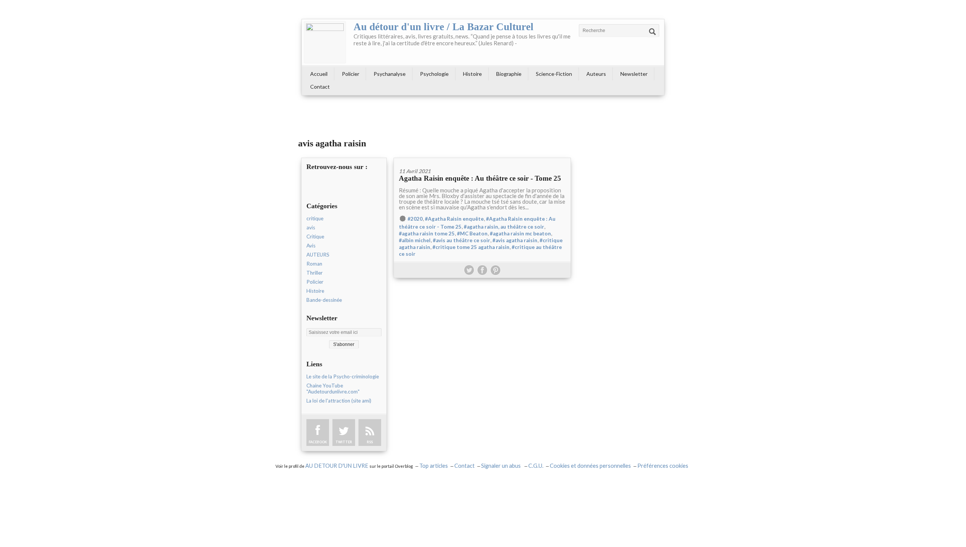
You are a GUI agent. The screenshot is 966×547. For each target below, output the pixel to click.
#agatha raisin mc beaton (520, 233)
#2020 (415, 219)
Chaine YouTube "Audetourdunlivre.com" (333, 389)
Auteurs (596, 74)
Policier (350, 74)
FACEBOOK (318, 442)
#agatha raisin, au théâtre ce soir (504, 227)
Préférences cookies (662, 465)
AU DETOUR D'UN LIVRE (337, 465)
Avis (310, 246)
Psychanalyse (390, 74)
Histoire (472, 74)
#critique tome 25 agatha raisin (470, 247)
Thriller (314, 273)
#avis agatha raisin (514, 240)
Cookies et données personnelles (590, 465)
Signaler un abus (501, 465)
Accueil (319, 74)
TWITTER (343, 442)
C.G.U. (535, 465)
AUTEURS (317, 255)
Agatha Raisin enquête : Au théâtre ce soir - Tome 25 (480, 178)
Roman (314, 264)
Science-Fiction (554, 74)
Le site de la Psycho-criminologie (342, 376)
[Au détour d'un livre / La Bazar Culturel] (325, 42)
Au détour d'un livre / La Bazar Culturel (444, 26)
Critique (315, 237)
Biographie (508, 74)
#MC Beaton (472, 233)
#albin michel (415, 240)
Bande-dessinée (324, 300)
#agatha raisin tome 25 (427, 233)
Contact (320, 86)
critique (314, 218)
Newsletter (634, 74)
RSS (370, 442)
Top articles (433, 465)
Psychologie (434, 74)
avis (310, 227)
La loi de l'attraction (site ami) (338, 401)
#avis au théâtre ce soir (461, 240)
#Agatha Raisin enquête (454, 219)
